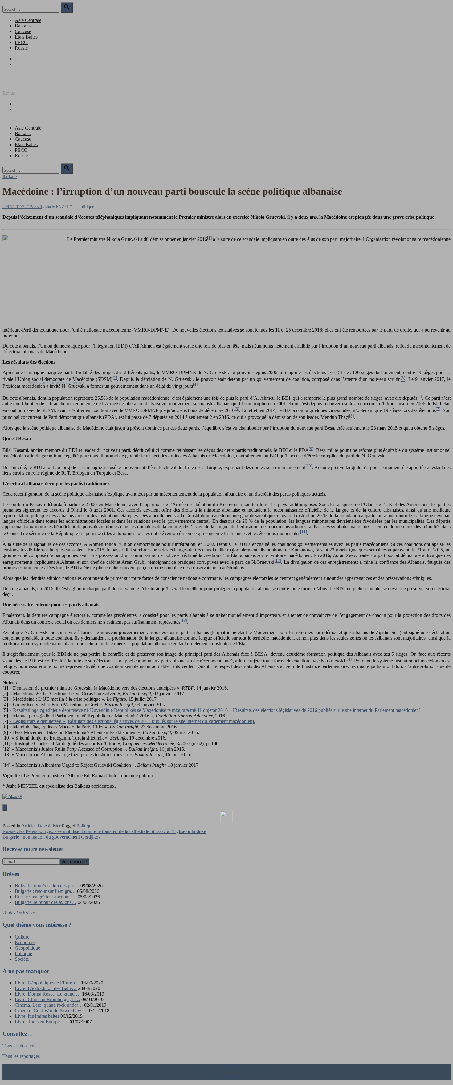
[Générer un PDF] (226, 817)
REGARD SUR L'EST (25, 82)
